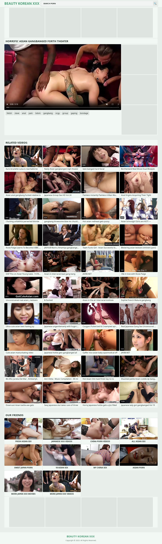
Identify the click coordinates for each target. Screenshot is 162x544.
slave (17, 113)
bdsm (38, 113)
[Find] (155, 3)
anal (24, 113)
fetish (9, 113)
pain (31, 113)
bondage (84, 113)
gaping (74, 113)
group (65, 113)
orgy (58, 113)
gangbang (48, 113)
